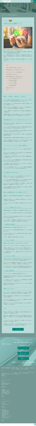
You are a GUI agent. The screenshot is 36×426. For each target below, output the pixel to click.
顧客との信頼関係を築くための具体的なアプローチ (14, 76)
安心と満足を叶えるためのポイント (12, 74)
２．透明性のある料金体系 (12, 80)
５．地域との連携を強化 (12, 85)
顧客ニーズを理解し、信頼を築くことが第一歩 (14, 67)
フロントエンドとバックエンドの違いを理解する (14, 72)
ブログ (10, 20)
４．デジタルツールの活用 (12, 83)
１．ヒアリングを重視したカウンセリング (15, 78)
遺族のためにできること (10, 87)
